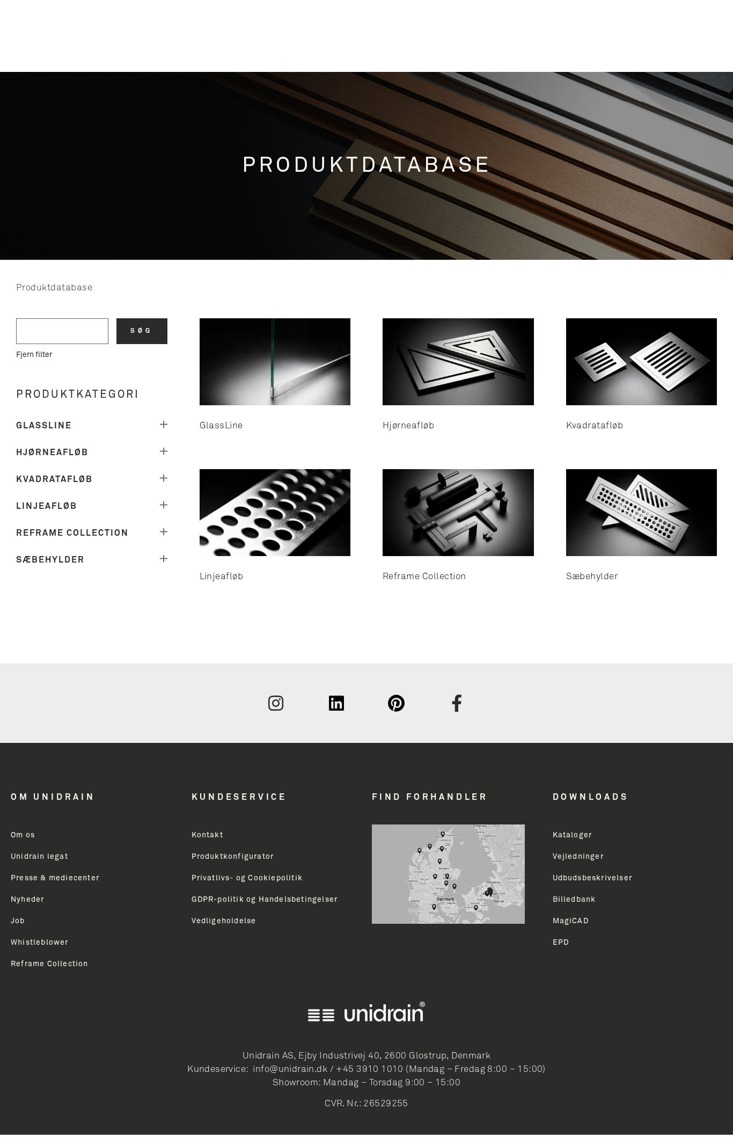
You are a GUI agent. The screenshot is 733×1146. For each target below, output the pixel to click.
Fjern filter (34, 355)
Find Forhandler (430, 797)
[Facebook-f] (457, 703)
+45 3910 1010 (369, 1069)
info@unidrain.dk (290, 1069)
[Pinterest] (396, 703)
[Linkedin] (336, 703)
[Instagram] (275, 703)
